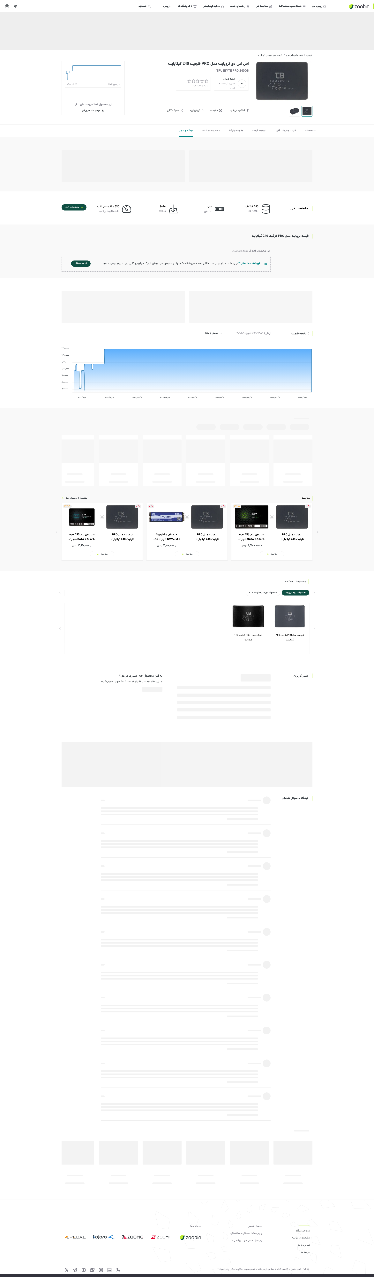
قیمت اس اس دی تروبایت (270, 55)
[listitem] (271, 531)
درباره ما (305, 1252)
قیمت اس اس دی (294, 55)
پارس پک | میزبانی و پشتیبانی (246, 1233)
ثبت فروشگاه (303, 1230)
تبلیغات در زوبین (301, 1237)
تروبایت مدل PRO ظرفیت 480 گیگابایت (290, 637)
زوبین (309, 55)
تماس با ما (304, 1245)
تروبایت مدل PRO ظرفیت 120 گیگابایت (248, 637)
